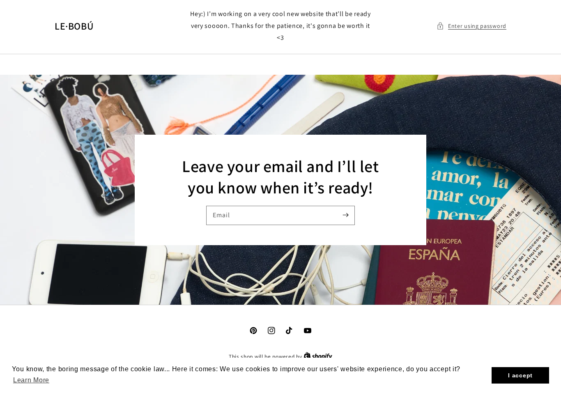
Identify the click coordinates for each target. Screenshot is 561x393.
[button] (471, 26)
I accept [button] (520, 375)
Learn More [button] (31, 380)
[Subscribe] (345, 215)
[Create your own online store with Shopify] (317, 356)
